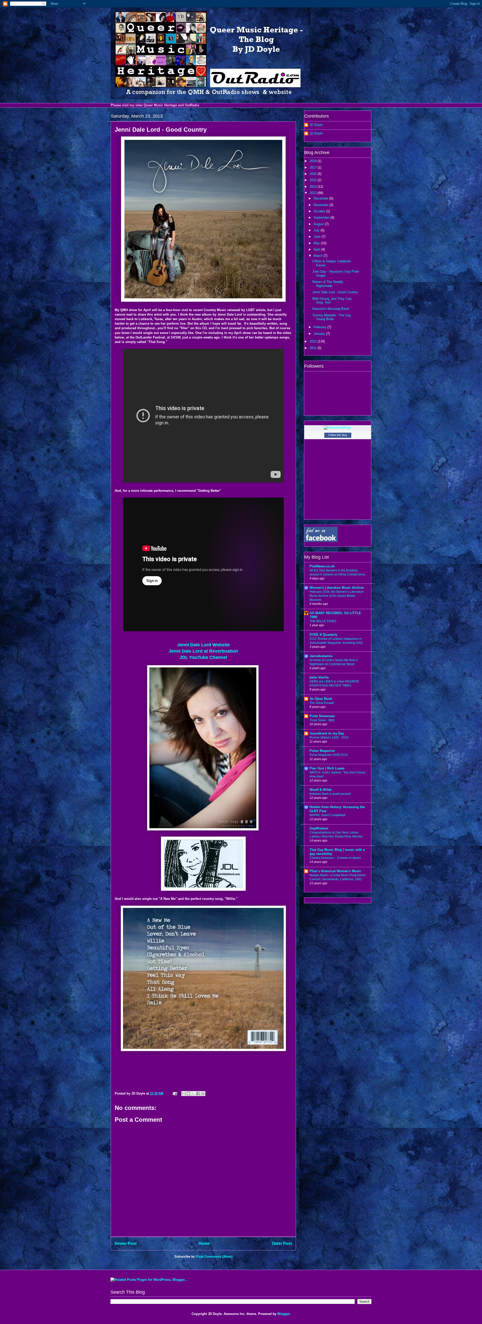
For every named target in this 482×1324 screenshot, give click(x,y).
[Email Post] (174, 1093)
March (319, 256)
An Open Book (321, 699)
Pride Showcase (322, 716)
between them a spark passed (330, 794)
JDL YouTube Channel (203, 657)
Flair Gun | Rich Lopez (327, 768)
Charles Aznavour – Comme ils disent (335, 858)
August (319, 224)
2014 (314, 186)
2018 (314, 161)
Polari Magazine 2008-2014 (329, 755)
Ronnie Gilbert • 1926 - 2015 (329, 737)
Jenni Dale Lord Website (203, 644)
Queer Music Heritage (160, 105)
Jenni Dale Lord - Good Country (335, 292)
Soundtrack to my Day (327, 733)
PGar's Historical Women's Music (335, 871)
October (320, 211)
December (321, 198)
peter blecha (319, 677)
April (317, 249)
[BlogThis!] (188, 1093)
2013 (314, 193)
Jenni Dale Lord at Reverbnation (203, 651)
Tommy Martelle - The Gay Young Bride (331, 317)
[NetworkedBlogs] (337, 427)
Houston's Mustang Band (330, 309)
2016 (314, 174)
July (317, 230)
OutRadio (192, 105)
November (321, 205)
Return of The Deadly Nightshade (327, 284)
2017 (314, 167)
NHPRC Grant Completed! (327, 815)
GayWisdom (319, 828)
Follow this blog (337, 434)
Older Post (282, 1243)
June (318, 236)
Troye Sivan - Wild (322, 720)
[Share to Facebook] (198, 1093)
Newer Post (126, 1243)
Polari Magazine (322, 751)
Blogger (283, 1314)
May (317, 243)
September (322, 217)
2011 (314, 348)
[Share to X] (193, 1093)
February (320, 327)
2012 (314, 341)
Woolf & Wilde (321, 790)
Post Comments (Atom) (214, 1256)
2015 (314, 180)
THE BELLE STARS (323, 621)
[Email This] (183, 1093)
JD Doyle (316, 125)
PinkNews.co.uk (322, 566)
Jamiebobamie (321, 656)
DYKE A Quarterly (323, 634)
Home (204, 1243)
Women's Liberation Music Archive (337, 588)
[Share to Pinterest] (202, 1093)
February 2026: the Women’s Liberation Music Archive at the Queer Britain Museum (337, 596)
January (320, 333)
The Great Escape (322, 703)
